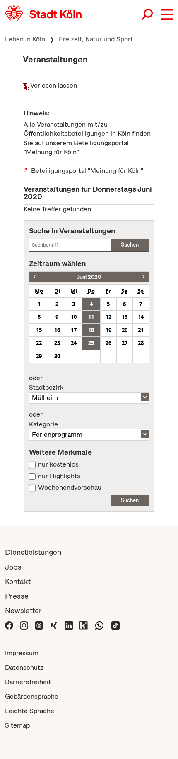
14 (141, 317)
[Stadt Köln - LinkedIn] (69, 625)
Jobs (13, 567)
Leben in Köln (25, 39)
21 (141, 330)
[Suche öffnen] (148, 14)
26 (108, 343)
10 (74, 317)
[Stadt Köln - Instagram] (24, 625)
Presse (17, 596)
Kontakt (18, 581)
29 (39, 356)
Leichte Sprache (29, 710)
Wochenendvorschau (69, 487)
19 (108, 330)
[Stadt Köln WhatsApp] (99, 625)
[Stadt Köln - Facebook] (9, 625)
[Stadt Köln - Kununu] (83, 625)
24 (74, 343)
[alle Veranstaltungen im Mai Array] (34, 277)
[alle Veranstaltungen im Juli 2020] (143, 277)
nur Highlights (59, 476)
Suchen (130, 244)
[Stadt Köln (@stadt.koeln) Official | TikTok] (115, 625)
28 (141, 343)
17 (74, 330)
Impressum (21, 653)
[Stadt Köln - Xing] (54, 625)
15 (39, 330)
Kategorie (43, 419)
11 (91, 317)
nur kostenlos (58, 464)
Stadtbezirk (46, 383)
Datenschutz (24, 667)
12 (108, 317)
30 (57, 356)
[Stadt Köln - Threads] (39, 625)
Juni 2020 (89, 276)
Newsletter (23, 610)
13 (124, 317)
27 (124, 343)
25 (91, 343)
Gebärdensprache (31, 696)
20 (124, 330)
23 (57, 343)
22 (39, 343)
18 (91, 330)
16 (57, 330)
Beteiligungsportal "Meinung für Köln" (87, 170)
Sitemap (17, 725)
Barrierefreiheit (28, 682)
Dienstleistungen (33, 552)
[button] (167, 14)
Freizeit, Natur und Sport (96, 39)
